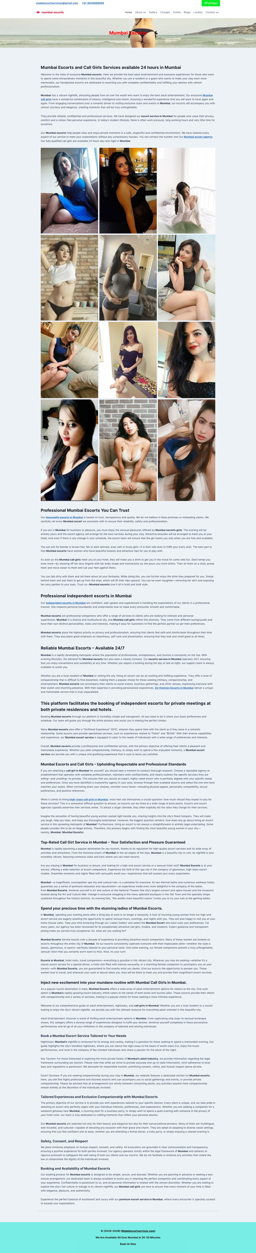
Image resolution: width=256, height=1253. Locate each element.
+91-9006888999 (93, 3)
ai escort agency (198, 136)
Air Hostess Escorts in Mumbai (174, 687)
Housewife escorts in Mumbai (64, 517)
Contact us (212, 12)
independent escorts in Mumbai (66, 602)
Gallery (153, 12)
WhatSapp (210, 3)
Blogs (187, 12)
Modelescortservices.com (138, 1231)
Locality (198, 12)
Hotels (177, 12)
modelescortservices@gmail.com (57, 3)
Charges (165, 12)
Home (128, 12)
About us (140, 12)
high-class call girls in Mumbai (88, 799)
